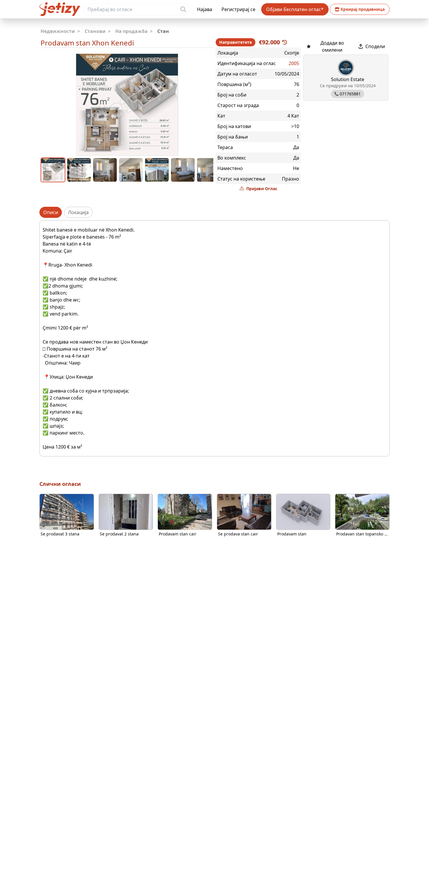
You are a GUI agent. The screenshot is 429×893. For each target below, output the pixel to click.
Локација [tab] (78, 212)
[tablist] (214, 212)
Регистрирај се (238, 9)
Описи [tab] (50, 212)
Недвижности (60, 31)
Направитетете (235, 42)
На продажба (134, 31)
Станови (98, 31)
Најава (204, 9)
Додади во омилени (332, 46)
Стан (163, 31)
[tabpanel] (214, 338)
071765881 (350, 94)
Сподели (375, 46)
